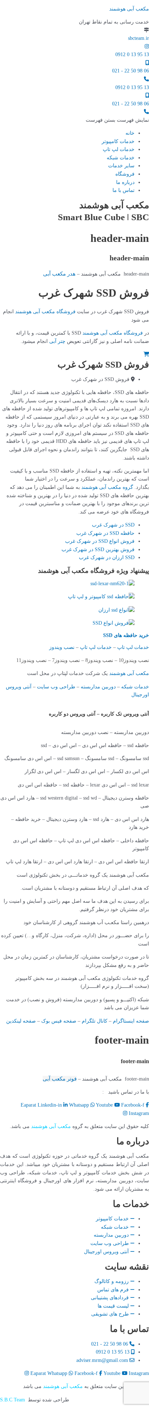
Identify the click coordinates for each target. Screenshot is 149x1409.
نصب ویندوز (61, 647)
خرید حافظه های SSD (126, 635)
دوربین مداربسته (98, 686)
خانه (130, 133)
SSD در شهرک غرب (113, 525)
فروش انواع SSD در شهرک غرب (100, 541)
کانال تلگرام (94, 1021)
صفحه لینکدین (21, 1021)
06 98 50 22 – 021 (79, 1092)
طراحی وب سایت (56, 686)
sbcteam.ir (138, 38)
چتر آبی (57, 341)
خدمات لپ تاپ (119, 149)
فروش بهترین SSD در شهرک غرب (98, 549)
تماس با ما (123, 190)
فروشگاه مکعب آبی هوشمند (45, 311)
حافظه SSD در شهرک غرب (105, 533)
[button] (117, 120)
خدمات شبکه (121, 157)
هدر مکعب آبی (59, 274)
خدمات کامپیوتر (118, 141)
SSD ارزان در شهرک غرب (107, 557)
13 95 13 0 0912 (132, 54)
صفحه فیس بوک (58, 1021)
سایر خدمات (121, 165)
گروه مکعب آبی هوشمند (107, 487)
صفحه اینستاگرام (131, 1021)
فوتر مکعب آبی (60, 1079)
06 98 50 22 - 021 (130, 71)
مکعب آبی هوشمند (129, 9)
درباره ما (125, 182)
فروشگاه (125, 174)
